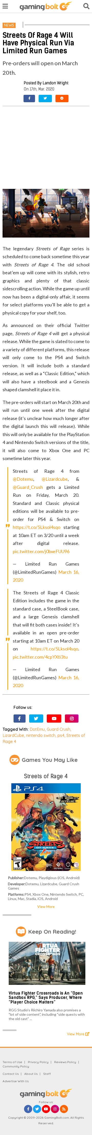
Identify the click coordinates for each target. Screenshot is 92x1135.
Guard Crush (58, 729)
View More (46, 906)
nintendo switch (40, 735)
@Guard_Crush (28, 487)
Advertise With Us (16, 1081)
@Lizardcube (55, 479)
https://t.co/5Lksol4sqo (36, 527)
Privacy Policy (38, 1062)
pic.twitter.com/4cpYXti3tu (40, 657)
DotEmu (37, 729)
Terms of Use (12, 1062)
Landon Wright (55, 83)
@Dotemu (23, 479)
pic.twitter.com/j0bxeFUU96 (41, 551)
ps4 (60, 735)
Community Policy (16, 1066)
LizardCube (13, 735)
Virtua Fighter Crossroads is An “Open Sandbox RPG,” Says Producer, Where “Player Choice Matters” (46, 997)
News (9, 25)
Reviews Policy (65, 1062)
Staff (47, 1074)
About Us (31, 1074)
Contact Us (11, 1074)
